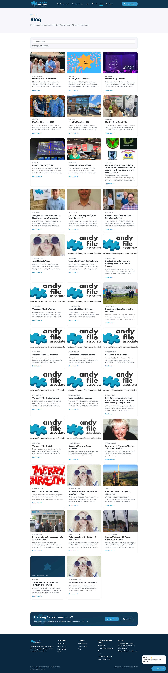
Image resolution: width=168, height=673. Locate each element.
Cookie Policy (128, 666)
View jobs (111, 619)
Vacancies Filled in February (44, 309)
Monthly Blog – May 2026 (43, 122)
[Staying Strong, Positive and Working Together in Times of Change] (120, 245)
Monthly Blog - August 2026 (44, 79)
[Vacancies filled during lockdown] (84, 245)
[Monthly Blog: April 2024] (84, 149)
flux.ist (43, 669)
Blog (101, 4)
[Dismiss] (164, 657)
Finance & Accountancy (105, 648)
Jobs (87, 4)
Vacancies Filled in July (42, 446)
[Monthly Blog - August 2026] (47, 62)
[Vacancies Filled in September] (47, 381)
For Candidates (63, 4)
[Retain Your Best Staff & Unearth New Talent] (84, 521)
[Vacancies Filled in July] (47, 429)
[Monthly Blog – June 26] (120, 62)
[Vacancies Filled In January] (84, 293)
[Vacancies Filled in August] (84, 381)
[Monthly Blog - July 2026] (84, 62)
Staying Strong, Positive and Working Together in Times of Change (118, 263)
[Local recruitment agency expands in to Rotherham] (47, 521)
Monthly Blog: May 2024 (42, 165)
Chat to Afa (160, 668)
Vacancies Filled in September (45, 398)
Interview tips (61, 649)
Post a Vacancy (130, 4)
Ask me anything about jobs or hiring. (152, 659)
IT (98, 651)
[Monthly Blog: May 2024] (47, 149)
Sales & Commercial (104, 659)
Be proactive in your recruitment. (83, 583)
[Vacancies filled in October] (120, 338)
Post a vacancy (82, 643)
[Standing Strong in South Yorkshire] (84, 429)
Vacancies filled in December (45, 355)
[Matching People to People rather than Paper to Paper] (84, 475)
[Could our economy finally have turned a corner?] (84, 199)
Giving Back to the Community (45, 491)
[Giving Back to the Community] (47, 475)
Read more (36, 90)
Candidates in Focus (41, 261)
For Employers (77, 4)
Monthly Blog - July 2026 (80, 79)
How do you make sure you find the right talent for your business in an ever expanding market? (119, 400)
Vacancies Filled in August (80, 398)
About (94, 4)
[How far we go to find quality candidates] (120, 475)
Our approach (82, 646)
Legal (99, 654)
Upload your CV (62, 646)
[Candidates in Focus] (47, 245)
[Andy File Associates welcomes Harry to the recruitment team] (47, 199)
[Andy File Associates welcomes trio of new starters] (120, 199)
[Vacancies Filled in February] (47, 293)
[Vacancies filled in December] (47, 338)
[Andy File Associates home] (38, 4)
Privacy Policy (119, 666)
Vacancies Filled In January (80, 309)
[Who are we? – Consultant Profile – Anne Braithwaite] (120, 429)
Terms (136, 666)
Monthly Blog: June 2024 (116, 122)
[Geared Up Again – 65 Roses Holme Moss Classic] (120, 521)
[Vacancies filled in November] (84, 338)
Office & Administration (105, 656)
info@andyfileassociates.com (128, 651)
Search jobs (61, 643)
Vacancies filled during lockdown (83, 261)
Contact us (127, 619)
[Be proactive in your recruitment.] (84, 566)
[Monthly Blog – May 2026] (47, 106)
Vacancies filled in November (82, 355)
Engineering (101, 645)
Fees (79, 649)
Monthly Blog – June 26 (115, 79)
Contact (109, 4)
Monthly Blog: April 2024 (80, 165)
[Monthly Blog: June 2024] (120, 106)
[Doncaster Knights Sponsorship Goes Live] (120, 293)
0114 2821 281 (122, 648)
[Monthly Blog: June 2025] (84, 106)
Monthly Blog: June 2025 (80, 122)
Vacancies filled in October (117, 355)
